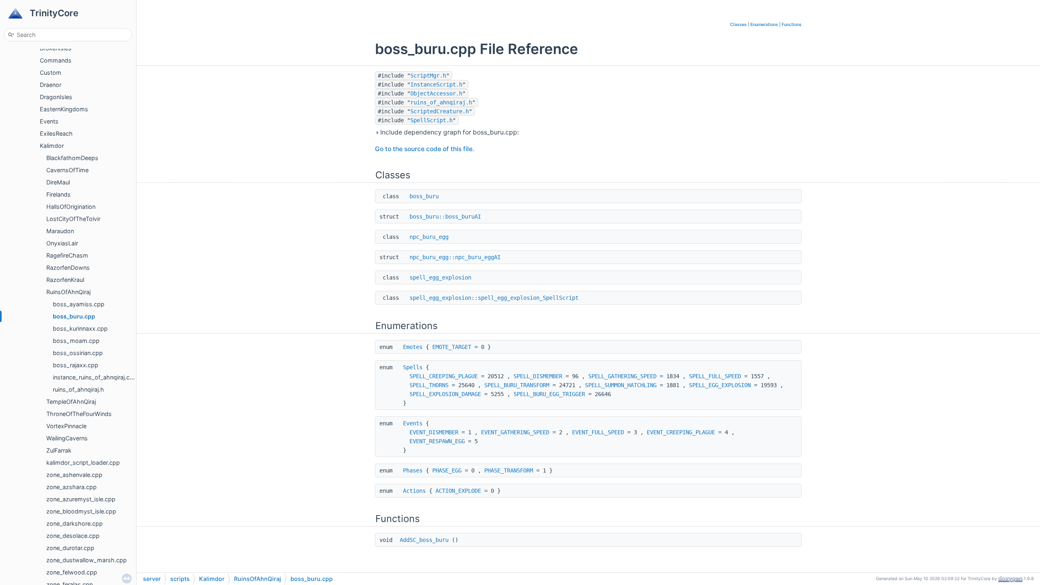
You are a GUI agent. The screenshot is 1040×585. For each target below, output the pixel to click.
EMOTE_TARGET (451, 347)
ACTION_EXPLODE (458, 491)
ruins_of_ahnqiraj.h (78, 389)
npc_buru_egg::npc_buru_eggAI (455, 257)
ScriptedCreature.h (439, 111)
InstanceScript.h (436, 84)
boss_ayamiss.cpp (78, 304)
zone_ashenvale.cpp (74, 474)
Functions (792, 24)
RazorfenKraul (65, 279)
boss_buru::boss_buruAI (445, 216)
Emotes (412, 347)
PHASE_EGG (447, 470)
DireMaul (58, 182)
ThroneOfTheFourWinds (79, 413)
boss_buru (424, 196)
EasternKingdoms (64, 109)
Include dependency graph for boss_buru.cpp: (449, 132)
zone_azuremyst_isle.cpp (80, 499)
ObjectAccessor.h (436, 93)
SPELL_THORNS (429, 385)
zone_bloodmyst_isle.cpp (81, 511)
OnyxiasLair (62, 243)
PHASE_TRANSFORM (508, 470)
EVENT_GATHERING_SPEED (515, 432)
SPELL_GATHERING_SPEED (622, 376)
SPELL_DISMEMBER (538, 376)
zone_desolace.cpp (73, 535)
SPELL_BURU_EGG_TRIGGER (549, 394)
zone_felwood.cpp (71, 572)
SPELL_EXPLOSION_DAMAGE (445, 394)
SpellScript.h (431, 120)
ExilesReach (56, 133)
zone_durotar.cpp (70, 547)
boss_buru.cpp (74, 316)
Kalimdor (52, 145)
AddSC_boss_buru (424, 540)
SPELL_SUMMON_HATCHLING (620, 385)
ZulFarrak (59, 450)
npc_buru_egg (429, 237)
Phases (412, 470)
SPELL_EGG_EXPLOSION (720, 385)
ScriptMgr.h (428, 75)
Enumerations (764, 24)
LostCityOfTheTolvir (73, 218)
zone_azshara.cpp (71, 486)
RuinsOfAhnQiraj (68, 291)
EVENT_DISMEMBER (434, 432)
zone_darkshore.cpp (74, 523)
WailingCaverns (67, 438)
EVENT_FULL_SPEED (598, 432)
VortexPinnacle (66, 425)
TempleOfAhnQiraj (71, 401)
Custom (50, 72)
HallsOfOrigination (70, 206)
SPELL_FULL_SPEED (715, 376)
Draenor (50, 84)
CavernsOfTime (67, 170)
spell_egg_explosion (440, 277)
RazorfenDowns (68, 267)
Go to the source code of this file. (424, 149)
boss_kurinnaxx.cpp (80, 328)
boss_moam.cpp (76, 340)
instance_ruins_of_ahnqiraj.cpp (95, 377)
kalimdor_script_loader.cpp (83, 462)
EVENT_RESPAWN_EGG (437, 441)
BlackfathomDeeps (72, 157)
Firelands (58, 194)
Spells (412, 367)
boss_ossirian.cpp (78, 352)
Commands (56, 60)
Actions (414, 491)
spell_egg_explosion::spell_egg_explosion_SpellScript (494, 298)
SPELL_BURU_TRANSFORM (516, 385)
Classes (738, 24)
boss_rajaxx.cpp (75, 365)
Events (49, 121)
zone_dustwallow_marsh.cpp (86, 560)
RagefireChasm (67, 255)
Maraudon (60, 231)
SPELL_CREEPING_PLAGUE (444, 376)
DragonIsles (56, 96)
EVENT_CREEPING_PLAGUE (681, 432)
